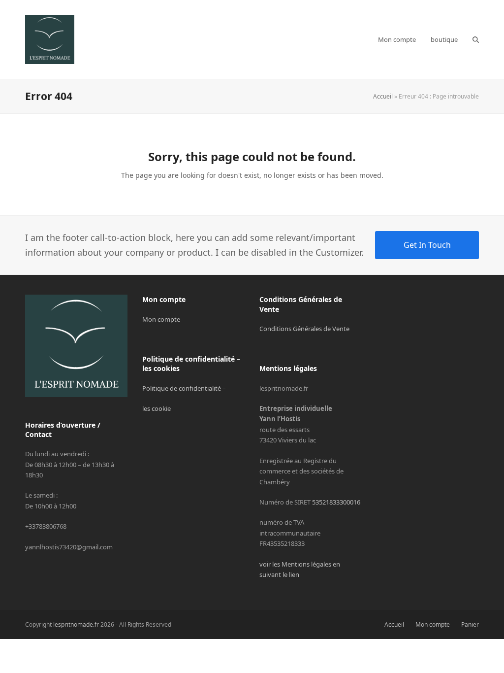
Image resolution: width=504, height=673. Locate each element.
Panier (470, 624)
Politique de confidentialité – (184, 388)
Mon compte (161, 319)
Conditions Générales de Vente (304, 328)
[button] (475, 39)
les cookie (156, 408)
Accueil (383, 96)
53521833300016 (336, 502)
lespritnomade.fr (76, 624)
